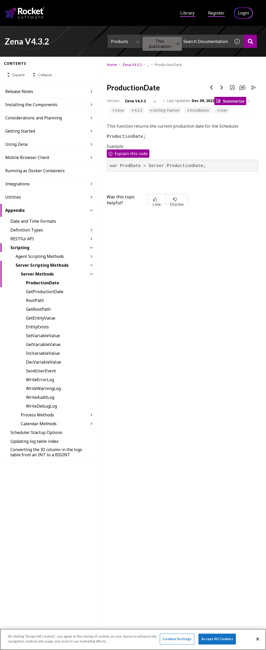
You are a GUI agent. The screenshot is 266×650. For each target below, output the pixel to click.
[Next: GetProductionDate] (222, 87)
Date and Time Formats (33, 221)
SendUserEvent (41, 371)
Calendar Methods (39, 424)
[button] (178, 44)
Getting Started (20, 131)
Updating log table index (34, 441)
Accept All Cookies (217, 639)
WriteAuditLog (40, 397)
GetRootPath (38, 309)
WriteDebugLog (41, 406)
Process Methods (37, 415)
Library (187, 13)
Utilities (13, 197)
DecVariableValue (43, 362)
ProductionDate (42, 283)
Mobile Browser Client (27, 157)
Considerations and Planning (33, 118)
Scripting (19, 247)
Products (119, 41)
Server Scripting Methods (42, 265)
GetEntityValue (40, 318)
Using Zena (16, 144)
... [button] (148, 64)
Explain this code (131, 153)
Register (216, 13)
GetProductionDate (44, 291)
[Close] (257, 639)
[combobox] (186, 41)
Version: (113, 100)
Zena (119, 110)
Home (112, 64)
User (223, 110)
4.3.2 (138, 110)
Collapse (45, 75)
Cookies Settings (177, 639)
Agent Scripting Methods (40, 256)
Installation (199, 110)
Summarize (233, 100)
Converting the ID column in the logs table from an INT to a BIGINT (46, 452)
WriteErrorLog (40, 379)
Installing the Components (31, 104)
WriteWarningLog (43, 388)
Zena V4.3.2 (132, 64)
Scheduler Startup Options (36, 432)
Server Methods (37, 274)
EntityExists (37, 327)
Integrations (17, 184)
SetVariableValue (43, 335)
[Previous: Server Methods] (211, 87)
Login (243, 13)
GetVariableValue (43, 344)
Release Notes (19, 91)
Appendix (15, 210)
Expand (18, 75)
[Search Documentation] (250, 41)
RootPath (35, 300)
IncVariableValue (43, 353)
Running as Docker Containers (35, 171)
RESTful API (22, 239)
